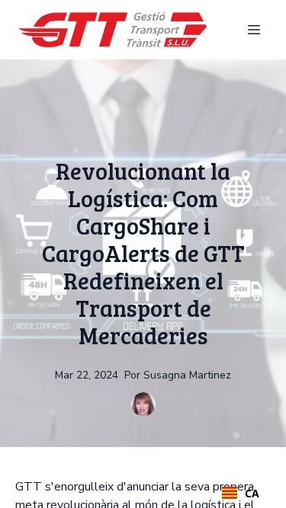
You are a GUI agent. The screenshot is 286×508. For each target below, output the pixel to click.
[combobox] (240, 493)
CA (252, 493)
